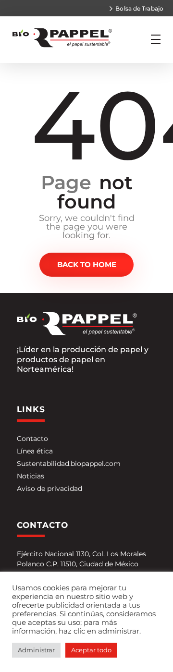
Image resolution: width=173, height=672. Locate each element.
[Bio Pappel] (64, 37)
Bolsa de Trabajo (139, 8)
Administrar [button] (36, 650)
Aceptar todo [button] (91, 650)
